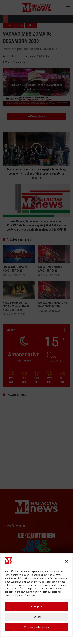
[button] (66, 561)
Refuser (36, 617)
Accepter (36, 606)
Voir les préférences (36, 627)
